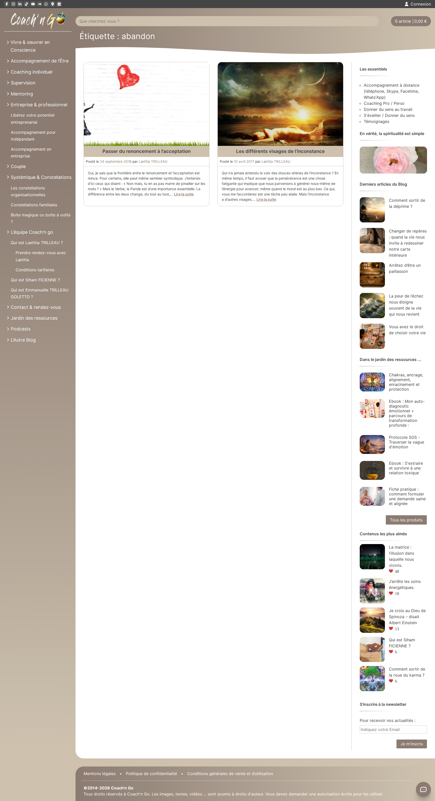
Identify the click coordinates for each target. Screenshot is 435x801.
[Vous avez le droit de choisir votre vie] (372, 336)
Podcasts (20, 328)
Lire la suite (184, 194)
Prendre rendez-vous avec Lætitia (41, 256)
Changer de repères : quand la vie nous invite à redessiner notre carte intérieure (408, 243)
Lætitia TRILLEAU (153, 161)
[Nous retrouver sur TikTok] (26, 4)
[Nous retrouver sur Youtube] (33, 4)
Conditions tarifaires (35, 269)
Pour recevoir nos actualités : (387, 720)
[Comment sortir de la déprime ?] (372, 209)
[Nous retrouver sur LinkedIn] (20, 4)
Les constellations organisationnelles (28, 191)
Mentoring (22, 93)
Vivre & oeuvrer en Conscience (30, 46)
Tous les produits (406, 519)
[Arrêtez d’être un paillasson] (372, 274)
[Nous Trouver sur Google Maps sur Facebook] (52, 4)
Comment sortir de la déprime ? (407, 203)
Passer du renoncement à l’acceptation (146, 151)
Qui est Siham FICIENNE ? (35, 279)
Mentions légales (100, 773)
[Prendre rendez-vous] (59, 4)
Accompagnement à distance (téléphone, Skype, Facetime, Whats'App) (391, 91)
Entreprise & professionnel (39, 104)
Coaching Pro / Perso (384, 103)
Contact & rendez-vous (36, 307)
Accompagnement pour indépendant (33, 136)
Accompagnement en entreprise (31, 152)
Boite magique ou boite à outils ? (40, 218)
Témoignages (376, 121)
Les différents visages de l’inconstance (280, 151)
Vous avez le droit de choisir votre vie (407, 329)
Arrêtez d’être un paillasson (405, 268)
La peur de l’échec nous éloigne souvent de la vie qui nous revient (406, 305)
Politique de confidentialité (151, 773)
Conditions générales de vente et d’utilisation (230, 773)
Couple (18, 166)
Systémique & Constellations (41, 177)
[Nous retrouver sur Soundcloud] (39, 4)
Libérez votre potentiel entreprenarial (32, 118)
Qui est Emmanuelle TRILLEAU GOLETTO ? (39, 293)
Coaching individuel (31, 72)
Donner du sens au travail (388, 109)
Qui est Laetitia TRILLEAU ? (37, 242)
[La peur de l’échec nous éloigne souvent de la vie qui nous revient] (372, 305)
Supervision (23, 82)
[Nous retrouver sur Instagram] (13, 4)
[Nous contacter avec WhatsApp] (46, 4)
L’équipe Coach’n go (32, 232)
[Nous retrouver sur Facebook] (7, 4)
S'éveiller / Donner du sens (389, 115)
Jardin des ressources (34, 318)
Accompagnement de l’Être (39, 60)
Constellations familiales (34, 204)
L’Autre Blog (23, 340)
